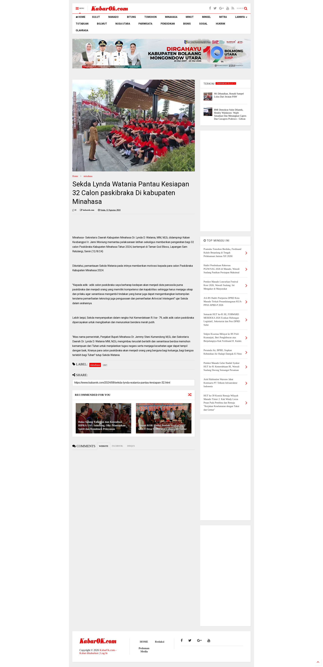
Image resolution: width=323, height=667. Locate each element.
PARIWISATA (145, 23)
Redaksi (159, 641)
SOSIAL (203, 23)
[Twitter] (215, 8)
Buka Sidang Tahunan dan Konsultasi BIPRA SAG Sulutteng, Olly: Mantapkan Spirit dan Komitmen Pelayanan (101, 425)
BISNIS (187, 23)
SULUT (96, 17)
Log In (103, 653)
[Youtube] (227, 8)
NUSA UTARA (122, 23)
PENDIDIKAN (168, 23)
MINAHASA (171, 17)
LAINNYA (240, 17)
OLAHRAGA (82, 30)
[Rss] (232, 8)
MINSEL (206, 17)
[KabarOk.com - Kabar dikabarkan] (109, 9)
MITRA (223, 17)
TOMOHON (150, 17)
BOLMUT (102, 23)
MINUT (190, 17)
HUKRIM (220, 23)
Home (75, 176)
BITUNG (131, 17)
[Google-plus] (221, 8)
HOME (81, 17)
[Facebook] (210, 8)
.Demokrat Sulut (225, 83)
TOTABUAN (82, 23)
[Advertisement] (225, 181)
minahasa (88, 176)
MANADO (113, 17)
